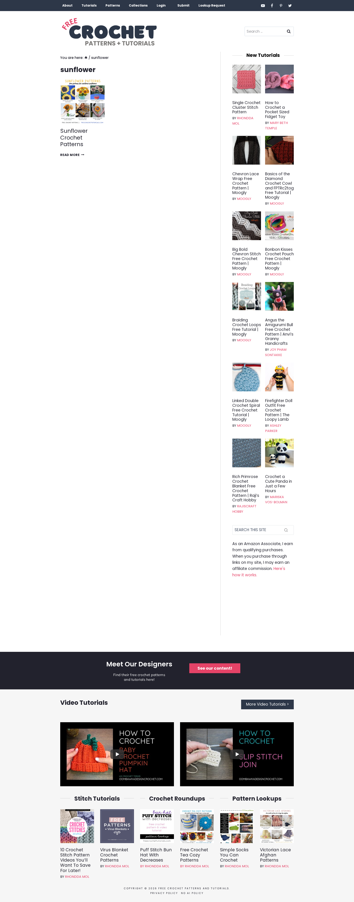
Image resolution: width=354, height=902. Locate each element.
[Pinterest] (281, 5)
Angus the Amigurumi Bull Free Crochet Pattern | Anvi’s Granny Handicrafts (279, 332)
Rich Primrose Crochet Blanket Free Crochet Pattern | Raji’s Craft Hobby (245, 488)
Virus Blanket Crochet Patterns (114, 855)
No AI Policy (192, 893)
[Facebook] (272, 5)
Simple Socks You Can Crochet (234, 855)
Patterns (113, 5)
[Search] (286, 529)
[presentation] (82, 101)
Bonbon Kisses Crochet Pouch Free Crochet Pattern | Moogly (279, 259)
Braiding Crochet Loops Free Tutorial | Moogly (246, 327)
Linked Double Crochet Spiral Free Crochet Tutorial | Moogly (246, 410)
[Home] (86, 57)
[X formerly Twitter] (290, 5)
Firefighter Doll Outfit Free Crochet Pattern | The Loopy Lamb (278, 410)
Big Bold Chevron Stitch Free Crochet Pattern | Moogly (246, 259)
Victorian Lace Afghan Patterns (275, 855)
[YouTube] (263, 5)
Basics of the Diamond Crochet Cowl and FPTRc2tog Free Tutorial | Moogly (279, 186)
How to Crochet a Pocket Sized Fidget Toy (277, 110)
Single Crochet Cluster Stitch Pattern (246, 108)
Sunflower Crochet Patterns (74, 137)
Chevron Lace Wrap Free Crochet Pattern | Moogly (245, 183)
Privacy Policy (164, 893)
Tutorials (89, 5)
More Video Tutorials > (267, 704)
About (67, 5)
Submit (183, 5)
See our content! (214, 668)
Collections (138, 5)
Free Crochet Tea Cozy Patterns (194, 855)
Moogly (244, 198)
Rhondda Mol (77, 876)
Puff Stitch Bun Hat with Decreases (156, 855)
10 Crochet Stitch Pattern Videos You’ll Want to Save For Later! (75, 860)
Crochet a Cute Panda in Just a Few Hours (278, 483)
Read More (72, 155)
